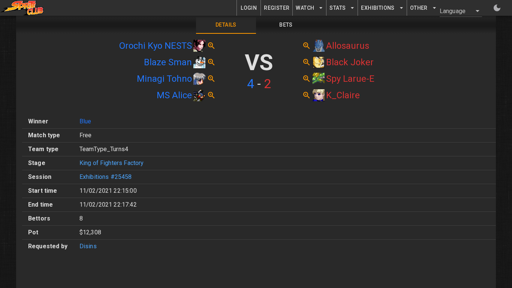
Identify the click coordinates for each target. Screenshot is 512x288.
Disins (88, 246)
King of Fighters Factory (111, 162)
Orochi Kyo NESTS (155, 45)
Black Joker (350, 62)
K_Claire (343, 95)
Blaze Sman (168, 62)
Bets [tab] (286, 25)
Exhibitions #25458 (105, 176)
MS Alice (174, 95)
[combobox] (456, 11)
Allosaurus (347, 45)
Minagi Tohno (164, 79)
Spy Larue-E (350, 79)
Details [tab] (226, 25)
